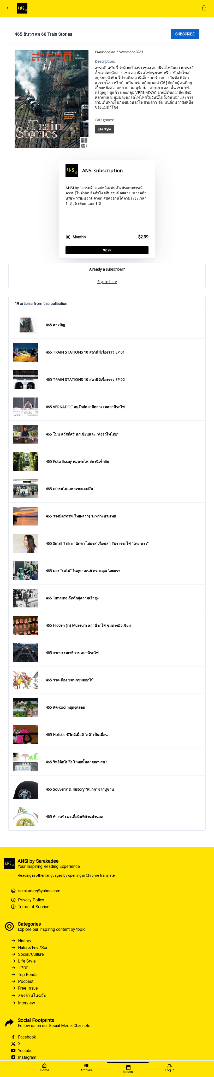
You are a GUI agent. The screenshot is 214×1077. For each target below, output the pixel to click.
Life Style (104, 129)
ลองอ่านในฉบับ (32, 995)
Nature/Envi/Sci (32, 947)
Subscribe (185, 34)
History (24, 940)
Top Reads (28, 974)
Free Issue (28, 988)
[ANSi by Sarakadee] (106, 8)
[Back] (8, 8)
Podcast (25, 981)
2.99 (107, 250)
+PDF (23, 967)
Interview (26, 1003)
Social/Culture (31, 954)
